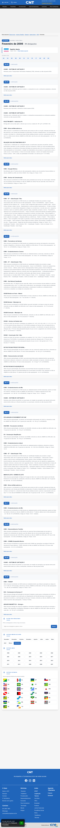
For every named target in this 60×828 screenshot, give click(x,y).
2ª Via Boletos (6, 798)
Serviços (4, 793)
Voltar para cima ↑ (8, 75)
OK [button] (21, 823)
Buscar (54, 626)
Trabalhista (13, 6)
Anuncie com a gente (47, 3)
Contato (4, 796)
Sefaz (36, 812)
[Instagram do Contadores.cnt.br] (30, 781)
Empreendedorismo (34, 6)
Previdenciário (22, 6)
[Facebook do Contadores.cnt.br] (26, 781)
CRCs (35, 800)
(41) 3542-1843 (6, 808)
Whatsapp (5, 811)
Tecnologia (23, 805)
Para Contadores (54, 6)
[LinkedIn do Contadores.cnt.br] (33, 781)
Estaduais (37, 803)
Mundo (22, 808)
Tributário (4, 6)
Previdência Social (39, 810)
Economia (44, 6)
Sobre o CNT (5, 791)
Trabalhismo (37, 815)
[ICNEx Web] (54, 825)
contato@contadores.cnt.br (9, 813)
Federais (36, 805)
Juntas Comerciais (39, 808)
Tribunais (36, 817)
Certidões (37, 798)
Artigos (22, 810)
